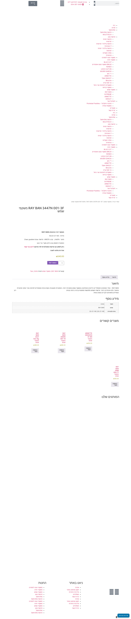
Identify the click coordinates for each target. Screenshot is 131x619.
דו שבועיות (108, 46)
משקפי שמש (111, 90)
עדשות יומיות (107, 39)
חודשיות (109, 41)
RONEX (109, 67)
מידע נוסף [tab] (105, 277)
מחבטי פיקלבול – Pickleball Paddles (99, 103)
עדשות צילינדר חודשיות (104, 44)
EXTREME (108, 94)
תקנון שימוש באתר (73, 590)
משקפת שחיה (107, 106)
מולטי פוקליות (107, 53)
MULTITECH (107, 34)
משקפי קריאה (107, 87)
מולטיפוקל (112, 30)
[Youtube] (111, 592)
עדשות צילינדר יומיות (105, 48)
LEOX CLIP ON (106, 69)
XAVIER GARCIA (106, 71)
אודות (113, 28)
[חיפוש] (94, 3)
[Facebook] (116, 592)
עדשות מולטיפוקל (106, 32)
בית (114, 25)
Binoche (109, 80)
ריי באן (109, 74)
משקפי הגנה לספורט (108, 57)
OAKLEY (109, 99)
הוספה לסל (53, 263)
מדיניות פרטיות (123, 615)
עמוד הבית (116, 202)
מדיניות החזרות (74, 592)
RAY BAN (108, 92)
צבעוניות (109, 55)
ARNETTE (108, 76)
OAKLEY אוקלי (107, 78)
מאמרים (112, 108)
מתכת (36, 271)
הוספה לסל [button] (88, 349)
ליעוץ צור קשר (29, 247)
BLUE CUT (108, 62)
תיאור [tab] (114, 277)
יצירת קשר (111, 110)
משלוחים (76, 594)
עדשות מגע (111, 37)
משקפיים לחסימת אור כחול (103, 85)
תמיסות (109, 51)
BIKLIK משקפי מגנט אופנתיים (102, 64)
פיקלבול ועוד (111, 101)
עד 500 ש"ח (107, 83)
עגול (31, 271)
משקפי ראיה (111, 60)
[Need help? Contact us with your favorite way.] (116, 617)
